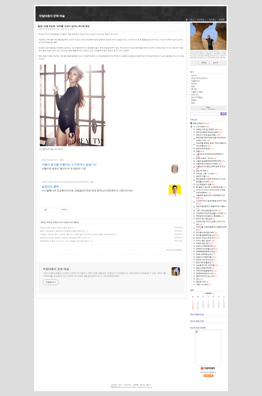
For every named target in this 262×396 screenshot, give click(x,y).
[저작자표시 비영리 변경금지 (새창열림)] (74, 210)
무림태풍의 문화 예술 (52, 15)
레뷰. (193, 86)
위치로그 (212, 20)
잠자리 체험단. (197, 97)
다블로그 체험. (197, 92)
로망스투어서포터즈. (199, 78)
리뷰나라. (195, 95)
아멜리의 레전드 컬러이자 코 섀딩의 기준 (64, 168)
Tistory (149, 387)
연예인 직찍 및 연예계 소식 (49, 29)
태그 (192, 20)
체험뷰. (194, 100)
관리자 (142, 385)
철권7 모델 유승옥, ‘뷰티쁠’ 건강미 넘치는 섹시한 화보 (64, 26)
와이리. (194, 84)
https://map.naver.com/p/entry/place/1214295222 (65, 182)
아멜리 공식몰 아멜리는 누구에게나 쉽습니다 (69, 164)
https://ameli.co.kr (50, 160)
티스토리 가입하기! (208, 372)
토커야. (194, 75)
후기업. (194, 89)
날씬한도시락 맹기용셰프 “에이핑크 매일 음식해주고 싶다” (63, 238)
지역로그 (114, 385)
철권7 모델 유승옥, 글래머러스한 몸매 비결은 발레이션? (63, 231)
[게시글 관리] (54, 209)
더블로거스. (196, 81)
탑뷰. (193, 103)
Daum (134, 387)
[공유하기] (50, 209)
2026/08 (208, 293)
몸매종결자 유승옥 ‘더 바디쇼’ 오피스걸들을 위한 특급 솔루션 (65, 241)
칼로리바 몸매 (50, 186)
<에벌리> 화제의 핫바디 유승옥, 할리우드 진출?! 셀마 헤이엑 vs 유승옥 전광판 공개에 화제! (77, 234)
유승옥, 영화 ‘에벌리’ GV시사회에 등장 (55, 228)
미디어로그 (201, 20)
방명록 (222, 20)
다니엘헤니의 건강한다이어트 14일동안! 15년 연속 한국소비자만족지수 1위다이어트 (87, 190)
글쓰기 (148, 385)
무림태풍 (113, 387)
